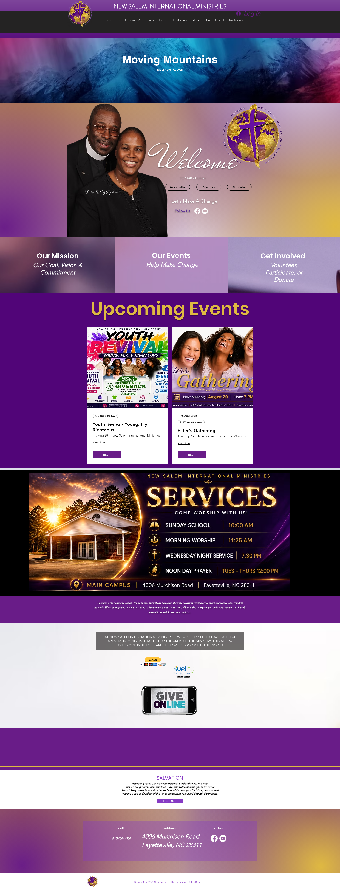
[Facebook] (197, 211)
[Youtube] (205, 211)
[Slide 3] (171, 94)
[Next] (320, 70)
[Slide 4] (175, 94)
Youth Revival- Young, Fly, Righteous (121, 426)
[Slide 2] (168, 94)
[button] (153, 661)
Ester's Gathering (196, 430)
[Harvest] (164, 94)
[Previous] (19, 70)
